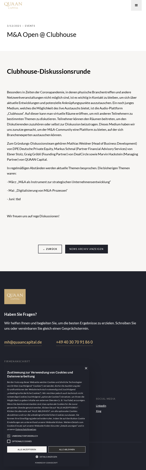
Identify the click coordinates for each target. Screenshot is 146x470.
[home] (13, 4)
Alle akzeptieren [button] (27, 449)
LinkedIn (101, 405)
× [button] (86, 368)
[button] (136, 5)
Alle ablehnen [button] (67, 449)
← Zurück (50, 249)
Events (30, 25)
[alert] (46, 415)
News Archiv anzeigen (86, 249)
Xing (98, 411)
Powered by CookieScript (46, 463)
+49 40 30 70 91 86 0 (74, 342)
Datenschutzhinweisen (25, 429)
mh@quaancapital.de (23, 342)
